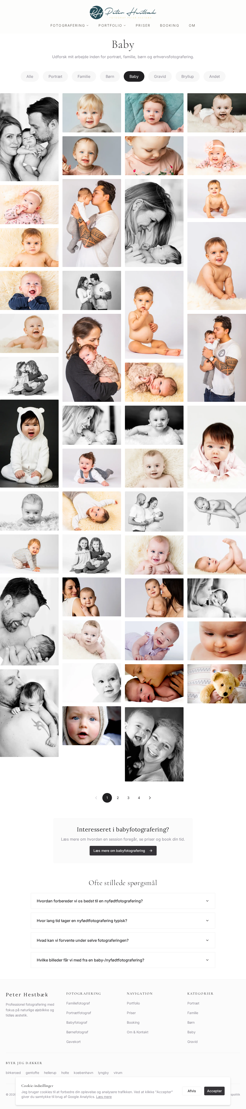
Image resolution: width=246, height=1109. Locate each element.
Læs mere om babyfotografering (119, 851)
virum (118, 1073)
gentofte (32, 1073)
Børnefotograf (77, 1032)
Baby (134, 76)
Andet (214, 76)
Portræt (55, 76)
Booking (169, 25)
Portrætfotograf (78, 1013)
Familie (84, 76)
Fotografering (67, 25)
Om (192, 25)
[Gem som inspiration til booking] (52, 100)
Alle (29, 76)
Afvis (192, 1091)
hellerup (50, 1073)
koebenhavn (83, 1073)
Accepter (214, 1091)
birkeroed (13, 1073)
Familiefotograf (78, 1003)
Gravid (160, 76)
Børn (110, 76)
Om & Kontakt (137, 1032)
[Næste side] (150, 797)
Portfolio (110, 25)
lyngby (103, 1073)
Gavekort (73, 1042)
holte (65, 1073)
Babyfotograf (76, 1022)
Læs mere (104, 1097)
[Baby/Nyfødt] (29, 137)
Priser (143, 25)
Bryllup (187, 76)
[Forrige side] (96, 797)
